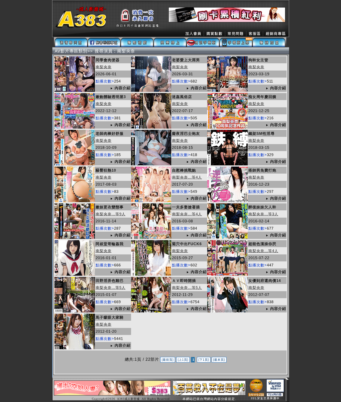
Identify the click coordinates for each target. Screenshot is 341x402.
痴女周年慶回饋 (262, 97)
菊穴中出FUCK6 (187, 244)
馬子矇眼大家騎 (110, 317)
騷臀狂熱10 (106, 170)
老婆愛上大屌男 (186, 60)
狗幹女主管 (258, 60)
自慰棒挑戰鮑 (184, 170)
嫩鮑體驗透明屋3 (111, 97)
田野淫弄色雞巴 (110, 280)
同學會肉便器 (108, 60)
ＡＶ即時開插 (184, 280)
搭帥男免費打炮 (262, 170)
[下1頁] (203, 359)
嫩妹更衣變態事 (110, 207)
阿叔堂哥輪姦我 (110, 244)
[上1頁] (183, 359)
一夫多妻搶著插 (186, 207)
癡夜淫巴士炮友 (186, 133)
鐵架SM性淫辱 (261, 133)
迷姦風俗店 (182, 97)
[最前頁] (167, 359)
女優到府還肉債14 (264, 280)
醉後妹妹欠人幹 (262, 207)
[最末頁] (219, 359)
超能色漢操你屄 (262, 244)
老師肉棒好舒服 (110, 133)
